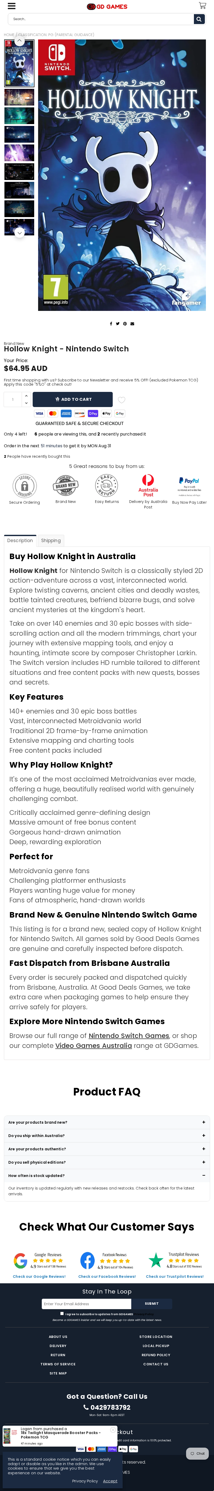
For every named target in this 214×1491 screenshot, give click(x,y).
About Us (58, 1336)
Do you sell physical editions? (37, 1162)
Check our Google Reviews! (39, 1276)
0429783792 (110, 1407)
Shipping (51, 540)
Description (20, 540)
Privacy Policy (144, 1314)
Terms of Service (57, 1364)
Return (58, 1355)
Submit (152, 1303)
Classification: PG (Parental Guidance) (56, 34)
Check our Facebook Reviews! (107, 1276)
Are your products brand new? (37, 1122)
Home (9, 34)
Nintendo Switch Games (129, 1035)
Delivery (58, 1345)
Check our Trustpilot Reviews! (175, 1276)
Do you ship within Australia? (36, 1135)
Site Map (58, 1373)
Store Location (155, 1336)
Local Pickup (156, 1345)
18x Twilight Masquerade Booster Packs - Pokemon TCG (61, 1435)
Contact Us (155, 1364)
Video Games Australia (93, 1045)
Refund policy (156, 1355)
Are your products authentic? (37, 1149)
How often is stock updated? (36, 1175)
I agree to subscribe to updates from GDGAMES (109, 1314)
